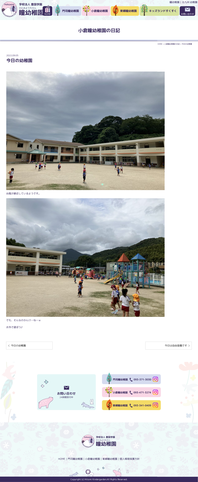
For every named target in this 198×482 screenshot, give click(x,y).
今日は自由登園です (176, 345)
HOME (47, 14)
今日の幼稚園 (18, 345)
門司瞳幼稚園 (70, 11)
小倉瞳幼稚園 (99, 11)
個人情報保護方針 (130, 459)
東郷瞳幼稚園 (128, 11)
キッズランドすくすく (163, 11)
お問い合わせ (187, 14)
